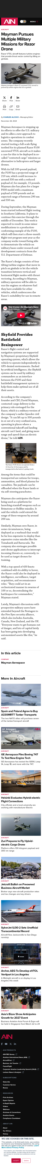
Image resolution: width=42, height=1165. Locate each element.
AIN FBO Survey (8, 1054)
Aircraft (5, 29)
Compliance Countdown (11, 1118)
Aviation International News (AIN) (15, 1057)
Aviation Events (8, 1115)
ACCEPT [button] (16, 1160)
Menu (33, 21)
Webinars (6, 1109)
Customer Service (9, 1085)
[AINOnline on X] (11, 1044)
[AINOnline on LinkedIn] (15, 1044)
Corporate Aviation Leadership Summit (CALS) (19, 1069)
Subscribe (6, 1082)
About (5, 1128)
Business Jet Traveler (10, 1063)
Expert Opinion (8, 1100)
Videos (5, 1106)
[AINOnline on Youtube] (6, 1044)
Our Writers (7, 1131)
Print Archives (8, 1097)
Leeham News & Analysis (12, 1072)
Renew (5, 1088)
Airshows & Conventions (12, 1112)
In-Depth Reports (9, 1103)
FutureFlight (7, 1066)
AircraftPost (7, 1060)
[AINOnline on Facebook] (2, 1044)
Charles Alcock (11, 117)
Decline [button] (26, 1160)
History (5, 1134)
